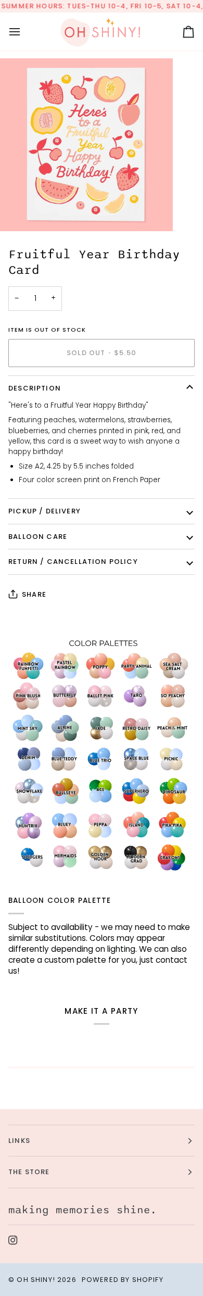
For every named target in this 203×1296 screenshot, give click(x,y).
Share (34, 594)
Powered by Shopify (122, 1280)
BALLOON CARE (37, 537)
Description (34, 388)
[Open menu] (24, 31)
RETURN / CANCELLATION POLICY (73, 562)
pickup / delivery (44, 511)
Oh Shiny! (36, 1280)
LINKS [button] (19, 1141)
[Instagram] (13, 1240)
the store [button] (29, 1172)
